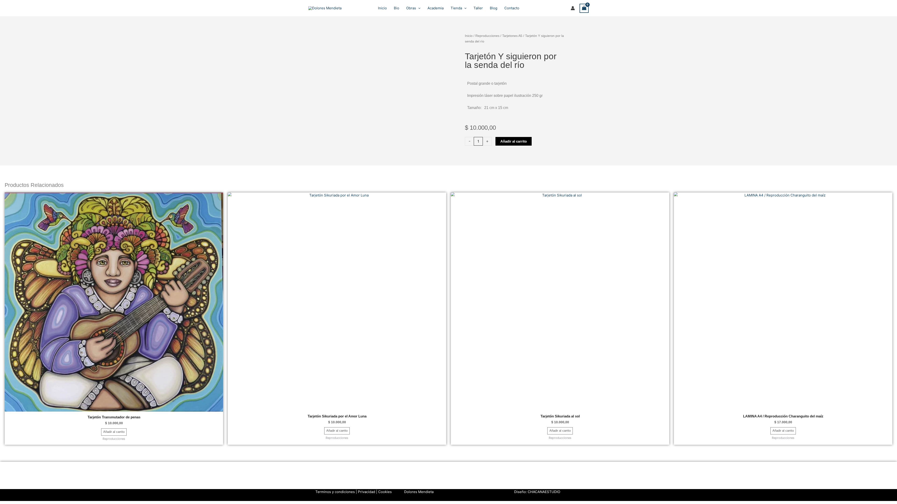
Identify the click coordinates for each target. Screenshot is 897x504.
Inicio (382, 8)
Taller (478, 8)
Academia (435, 8)
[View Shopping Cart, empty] (584, 8)
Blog (493, 8)
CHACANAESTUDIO (544, 492)
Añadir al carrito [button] (114, 432)
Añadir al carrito (513, 141)
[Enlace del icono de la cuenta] (573, 8)
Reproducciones (487, 36)
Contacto (511, 8)
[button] (418, 8)
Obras (411, 8)
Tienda (456, 8)
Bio (396, 8)
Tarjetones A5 (512, 36)
